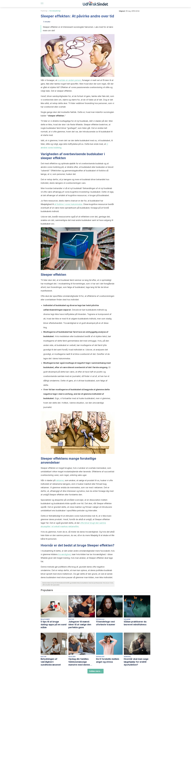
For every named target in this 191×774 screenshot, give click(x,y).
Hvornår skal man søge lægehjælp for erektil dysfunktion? (136, 662)
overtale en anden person (69, 80)
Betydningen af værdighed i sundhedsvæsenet (51, 662)
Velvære (127, 619)
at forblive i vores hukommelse (68, 204)
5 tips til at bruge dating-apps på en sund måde (53, 624)
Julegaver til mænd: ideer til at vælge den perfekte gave (79, 624)
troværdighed (64, 554)
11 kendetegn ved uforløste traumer (105, 623)
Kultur (71, 619)
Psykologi (44, 11)
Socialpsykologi (55, 11)
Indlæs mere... (95, 671)
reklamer (60, 480)
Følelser (71, 656)
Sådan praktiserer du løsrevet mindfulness (135, 623)
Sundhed (127, 656)
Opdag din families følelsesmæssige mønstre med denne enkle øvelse (79, 662)
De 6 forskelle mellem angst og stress (107, 660)
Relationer (45, 619)
